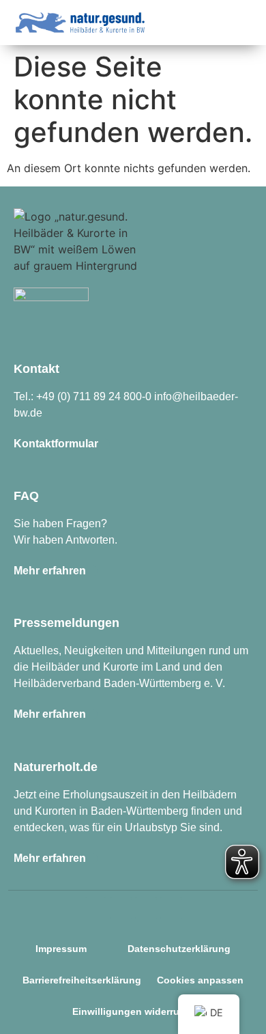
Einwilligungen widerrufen (133, 1011)
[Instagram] (95, 908)
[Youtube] (171, 908)
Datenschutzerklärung (179, 948)
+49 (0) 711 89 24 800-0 (93, 396)
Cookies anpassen (200, 980)
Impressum (61, 948)
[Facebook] (121, 908)
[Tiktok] (146, 908)
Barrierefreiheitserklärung (82, 980)
